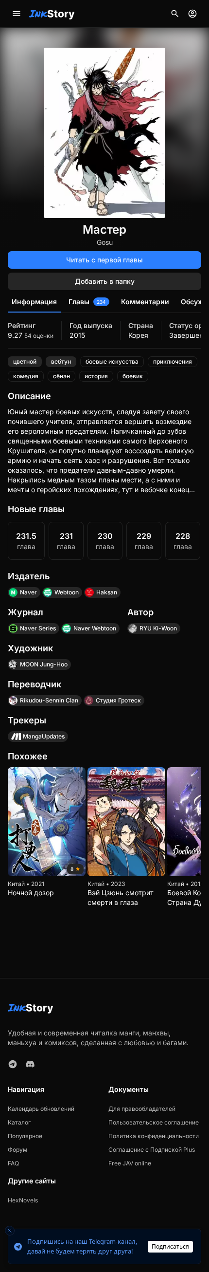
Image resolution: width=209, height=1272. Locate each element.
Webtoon (66, 592)
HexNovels (23, 1200)
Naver (28, 592)
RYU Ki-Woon (158, 628)
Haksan (106, 592)
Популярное (25, 1136)
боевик (132, 376)
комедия (25, 376)
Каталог (19, 1122)
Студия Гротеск (118, 700)
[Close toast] (10, 1230)
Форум (17, 1149)
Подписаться (170, 1246)
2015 (77, 335)
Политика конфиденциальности (153, 1136)
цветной (24, 361)
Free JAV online (129, 1163)
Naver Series (38, 628)
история (96, 376)
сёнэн (61, 376)
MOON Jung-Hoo (44, 664)
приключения (172, 361)
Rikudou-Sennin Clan (49, 700)
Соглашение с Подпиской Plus (151, 1149)
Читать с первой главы (104, 260)
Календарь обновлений (41, 1108)
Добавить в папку (105, 281)
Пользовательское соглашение (153, 1122)
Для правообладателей (141, 1108)
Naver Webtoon (94, 628)
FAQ (13, 1163)
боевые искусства (112, 361)
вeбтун (61, 361)
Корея (138, 335)
